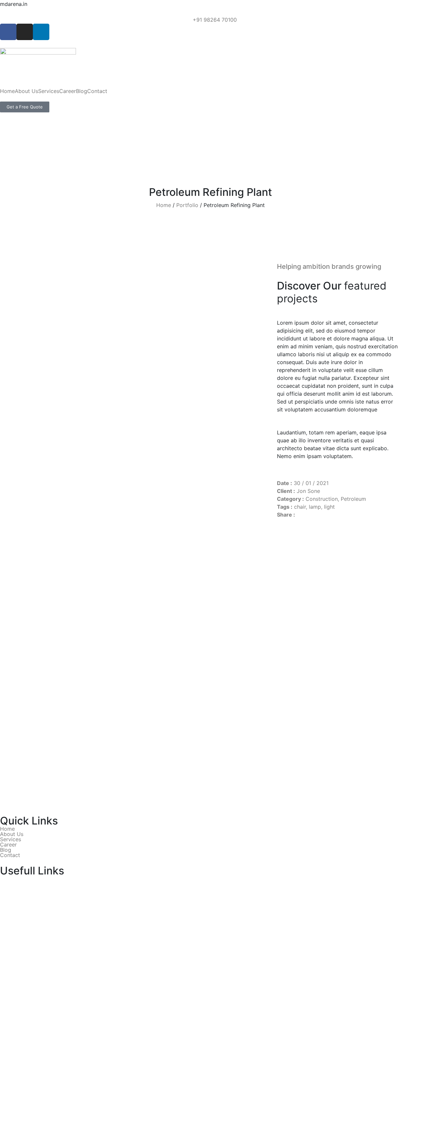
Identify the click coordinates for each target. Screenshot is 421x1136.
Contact (97, 91)
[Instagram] (24, 32)
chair (300, 506)
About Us (26, 91)
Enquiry (9, 911)
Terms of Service (21, 896)
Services (48, 91)
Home (7, 91)
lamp (315, 506)
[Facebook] (8, 32)
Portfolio (187, 205)
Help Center (15, 903)
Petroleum (353, 499)
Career (67, 91)
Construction (322, 499)
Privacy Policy (17, 888)
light (329, 506)
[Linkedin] (41, 32)
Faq (4, 880)
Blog (81, 91)
